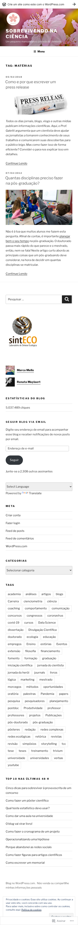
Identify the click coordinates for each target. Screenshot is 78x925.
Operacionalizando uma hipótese (27, 839)
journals (39, 672)
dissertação (15, 630)
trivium (58, 751)
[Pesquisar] (67, 299)
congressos (34, 615)
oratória (13, 694)
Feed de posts (15, 531)
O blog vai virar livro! (19, 823)
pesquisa (14, 701)
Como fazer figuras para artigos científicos (34, 855)
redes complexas (52, 729)
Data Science (47, 622)
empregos (15, 644)
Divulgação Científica (42, 630)
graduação (49, 658)
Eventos (61, 644)
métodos (32, 687)
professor (54, 708)
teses (22, 751)
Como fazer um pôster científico (27, 800)
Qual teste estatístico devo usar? (28, 808)
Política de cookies (31, 909)
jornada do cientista (50, 665)
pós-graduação (43, 722)
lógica (12, 679)
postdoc (13, 708)
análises (31, 594)
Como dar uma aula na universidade (29, 816)
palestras (29, 694)
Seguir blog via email (26, 421)
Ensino (31, 644)
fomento (14, 658)
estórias (46, 644)
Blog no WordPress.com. (21, 883)
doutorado (15, 637)
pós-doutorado (18, 722)
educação (49, 637)
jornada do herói (18, 672)
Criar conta (13, 515)
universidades (39, 758)
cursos (28, 622)
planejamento (59, 701)
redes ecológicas (19, 736)
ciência (52, 601)
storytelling (49, 744)
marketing (27, 679)
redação (30, 729)
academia (14, 594)
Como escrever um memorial (25, 862)
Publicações (53, 715)
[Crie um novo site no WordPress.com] (39, 4)
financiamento (50, 651)
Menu (41, 51)
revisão (13, 744)
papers (63, 694)
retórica (40, 736)
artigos (46, 594)
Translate (35, 493)
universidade (16, 758)
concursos (15, 615)
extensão (14, 651)
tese (11, 751)
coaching (14, 608)
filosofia (30, 651)
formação (30, 658)
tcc (64, 744)
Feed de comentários (20, 538)
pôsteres (14, 729)
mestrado (45, 679)
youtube (13, 765)
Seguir (14, 460)
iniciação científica (20, 665)
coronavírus (55, 615)
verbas (58, 758)
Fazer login (13, 523)
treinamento (39, 751)
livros (53, 672)
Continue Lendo (16, 163)
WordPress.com (16, 546)
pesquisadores (35, 701)
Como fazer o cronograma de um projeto (33, 831)
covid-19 (13, 622)
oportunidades (53, 687)
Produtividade (33, 708)
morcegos (14, 687)
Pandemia (47, 694)
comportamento (36, 608)
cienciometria (33, 601)
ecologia (32, 637)
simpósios (29, 744)
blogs (59, 594)
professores (16, 715)
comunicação (60, 608)
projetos (35, 715)
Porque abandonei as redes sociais (29, 847)
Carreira (13, 601)
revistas (56, 736)
